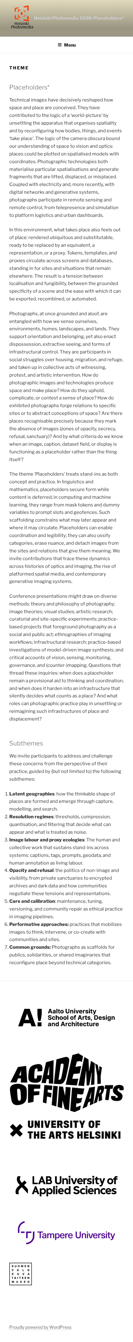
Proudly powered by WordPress (40, 1327)
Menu (70, 44)
